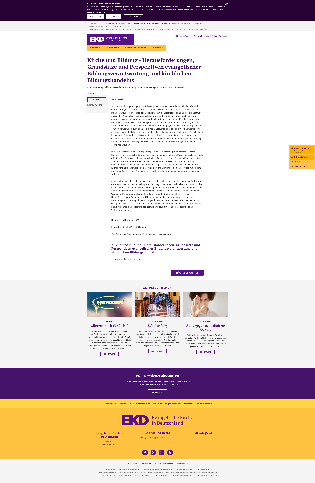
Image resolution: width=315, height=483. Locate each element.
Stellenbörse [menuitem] (203, 36)
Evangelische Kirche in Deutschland (115, 23)
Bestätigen (96, 17)
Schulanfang (157, 325)
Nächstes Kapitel (187, 272)
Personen (157, 403)
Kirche (94, 47)
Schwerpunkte (139, 23)
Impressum (132, 463)
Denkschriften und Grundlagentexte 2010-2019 (107, 26)
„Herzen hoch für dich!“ (109, 325)
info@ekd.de (300, 157)
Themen (156, 47)
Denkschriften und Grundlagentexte (186, 23)
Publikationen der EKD (158, 23)
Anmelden (158, 392)
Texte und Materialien (139, 403)
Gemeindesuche (204, 403)
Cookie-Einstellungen (164, 463)
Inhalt (97, 99)
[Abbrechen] (226, 3)
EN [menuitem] (195, 36)
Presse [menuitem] (214, 36)
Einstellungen (134, 17)
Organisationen (173, 403)
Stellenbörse (109, 403)
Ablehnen (114, 17)
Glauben (111, 47)
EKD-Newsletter (300, 162)
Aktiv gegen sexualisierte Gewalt (205, 327)
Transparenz (182, 463)
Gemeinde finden (300, 166)
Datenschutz (167, 9)
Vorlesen (94, 93)
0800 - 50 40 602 (302, 148)
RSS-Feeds (188, 403)
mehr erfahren (109, 354)
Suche (224, 36)
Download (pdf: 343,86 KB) (127, 259)
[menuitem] (184, 36)
